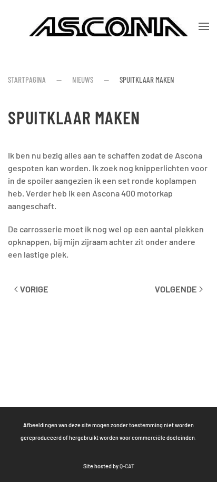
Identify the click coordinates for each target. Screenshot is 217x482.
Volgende (176, 289)
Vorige (34, 289)
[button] (204, 26)
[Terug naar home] (108, 26)
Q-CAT (127, 466)
